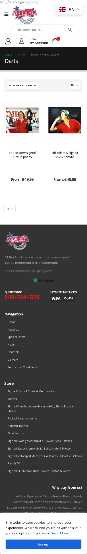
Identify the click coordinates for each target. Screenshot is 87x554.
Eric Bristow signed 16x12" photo (22, 155)
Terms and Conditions (22, 367)
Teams (12, 399)
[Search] (70, 30)
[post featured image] (22, 120)
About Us (13, 329)
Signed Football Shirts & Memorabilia (31, 391)
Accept (44, 544)
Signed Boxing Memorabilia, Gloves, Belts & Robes (40, 441)
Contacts (14, 352)
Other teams (16, 433)
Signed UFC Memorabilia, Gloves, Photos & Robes (39, 471)
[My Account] (8, 41)
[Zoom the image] (27, 234)
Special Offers (16, 337)
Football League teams (22, 418)
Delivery (13, 360)
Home (11, 322)
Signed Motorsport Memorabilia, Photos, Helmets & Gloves (45, 456)
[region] (43, 533)
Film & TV (14, 463)
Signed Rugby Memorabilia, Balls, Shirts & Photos (39, 448)
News (11, 344)
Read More (60, 533)
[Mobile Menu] (7, 14)
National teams (18, 426)
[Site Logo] (24, 14)
